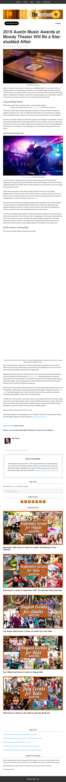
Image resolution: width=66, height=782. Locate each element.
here (35, 198)
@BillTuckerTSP (8, 426)
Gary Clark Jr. (36, 107)
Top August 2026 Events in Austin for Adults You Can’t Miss (27, 631)
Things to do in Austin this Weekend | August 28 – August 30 (20, 734)
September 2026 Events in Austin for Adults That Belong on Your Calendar (29, 548)
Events (22, 450)
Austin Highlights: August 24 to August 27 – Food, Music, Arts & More (22, 738)
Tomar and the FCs (26, 177)
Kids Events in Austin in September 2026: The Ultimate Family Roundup (32, 590)
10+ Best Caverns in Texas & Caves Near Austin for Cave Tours (21, 746)
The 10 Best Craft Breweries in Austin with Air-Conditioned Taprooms (22, 750)
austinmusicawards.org (40, 417)
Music (26, 450)
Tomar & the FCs (32, 376)
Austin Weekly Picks (12, 23)
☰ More (57, 23)
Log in (37, 779)
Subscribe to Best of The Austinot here (46, 470)
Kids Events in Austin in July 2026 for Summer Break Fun (26, 713)
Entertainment (15, 450)
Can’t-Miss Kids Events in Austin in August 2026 (23, 672)
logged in (14, 486)
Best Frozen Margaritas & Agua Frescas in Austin (17, 742)
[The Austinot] (33, 14)
